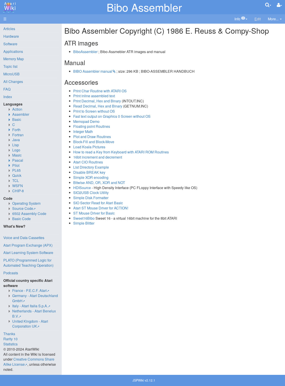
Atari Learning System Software (28, 252)
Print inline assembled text (94, 95)
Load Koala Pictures (89, 146)
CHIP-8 (18, 190)
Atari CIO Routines (88, 162)
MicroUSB (11, 73)
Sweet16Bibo (84, 218)
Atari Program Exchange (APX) (28, 245)
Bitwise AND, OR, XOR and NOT (99, 182)
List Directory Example (91, 167)
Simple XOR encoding (90, 177)
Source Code (22, 208)
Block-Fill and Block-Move (93, 141)
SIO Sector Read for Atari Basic (98, 202)
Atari (9, 6)
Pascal (17, 160)
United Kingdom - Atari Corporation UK (30, 324)
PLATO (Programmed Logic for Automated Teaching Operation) (28, 263)
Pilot (15, 165)
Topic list (10, 66)
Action (17, 109)
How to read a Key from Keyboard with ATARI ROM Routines (121, 152)
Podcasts (10, 272)
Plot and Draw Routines (92, 136)
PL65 (16, 170)
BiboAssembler (85, 51)
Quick (16, 175)
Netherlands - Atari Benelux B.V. (34, 313)
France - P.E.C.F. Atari (29, 290)
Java (16, 139)
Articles (9, 28)
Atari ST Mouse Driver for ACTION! (100, 208)
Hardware (11, 36)
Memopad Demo (86, 121)
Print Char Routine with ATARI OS (100, 90)
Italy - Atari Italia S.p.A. (30, 305)
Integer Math (83, 131)
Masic (17, 155)
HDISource (82, 187)
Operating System (26, 203)
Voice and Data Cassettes (23, 237)
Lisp (15, 144)
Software (10, 43)
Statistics (10, 344)
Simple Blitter (83, 223)
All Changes (13, 81)
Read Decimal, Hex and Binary (97, 106)
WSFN (17, 185)
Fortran (18, 134)
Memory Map (13, 58)
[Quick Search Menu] (268, 5)
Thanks (9, 333)
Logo (16, 150)
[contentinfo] (241, 19)
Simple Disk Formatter (90, 197)
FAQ (6, 89)
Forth (16, 129)
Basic (16, 119)
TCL (15, 180)
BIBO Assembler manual (92, 71)
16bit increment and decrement (97, 157)
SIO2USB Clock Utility (91, 192)
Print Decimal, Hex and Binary (97, 100)
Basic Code (21, 218)
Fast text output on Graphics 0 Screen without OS (112, 116)
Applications (13, 51)
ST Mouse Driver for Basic (94, 213)
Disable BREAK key (89, 172)
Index (7, 96)
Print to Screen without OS (94, 111)
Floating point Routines (91, 126)
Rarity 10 (10, 338)
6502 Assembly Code (29, 213)
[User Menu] (279, 5)
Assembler (20, 114)
